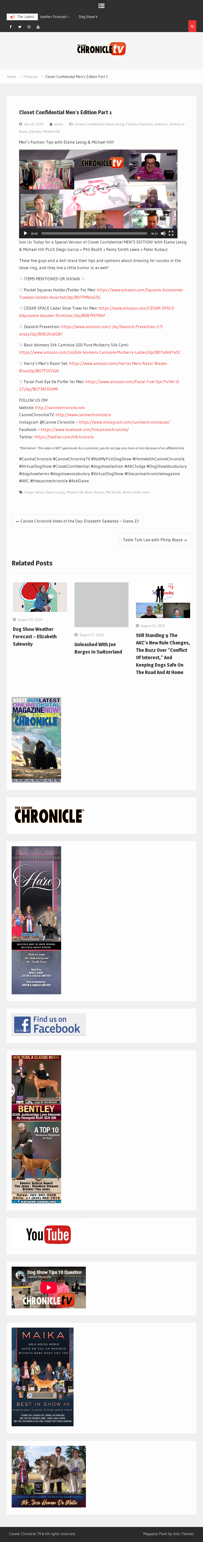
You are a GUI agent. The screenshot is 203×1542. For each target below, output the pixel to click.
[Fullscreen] (171, 233)
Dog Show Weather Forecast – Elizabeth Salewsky (35, 636)
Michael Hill (51, 131)
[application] (98, 194)
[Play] (25, 233)
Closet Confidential (89, 124)
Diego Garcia (34, 492)
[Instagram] (29, 27)
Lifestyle (35, 131)
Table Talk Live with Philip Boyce (152, 539)
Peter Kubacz (94, 492)
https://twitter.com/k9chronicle (64, 436)
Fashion (131, 124)
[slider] (94, 233)
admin (58, 124)
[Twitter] (20, 27)
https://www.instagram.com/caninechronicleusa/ (124, 422)
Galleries (161, 124)
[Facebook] (11, 27)
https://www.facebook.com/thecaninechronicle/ (85, 429)
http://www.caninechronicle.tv (83, 414)
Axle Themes (183, 1533)
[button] (98, 194)
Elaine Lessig (114, 124)
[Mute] (163, 233)
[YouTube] (38, 27)
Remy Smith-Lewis (136, 492)
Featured (146, 124)
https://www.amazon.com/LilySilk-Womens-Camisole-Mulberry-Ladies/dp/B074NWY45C (100, 352)
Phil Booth (113, 492)
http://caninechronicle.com (60, 407)
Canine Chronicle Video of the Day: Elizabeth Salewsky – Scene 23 (80, 521)
